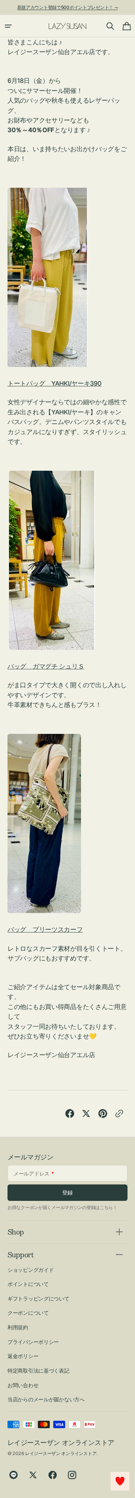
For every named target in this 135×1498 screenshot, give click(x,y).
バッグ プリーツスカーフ (45, 929)
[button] (8, 26)
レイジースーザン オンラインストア (60, 1453)
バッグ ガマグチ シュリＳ (46, 666)
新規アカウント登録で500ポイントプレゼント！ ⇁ (67, 7)
